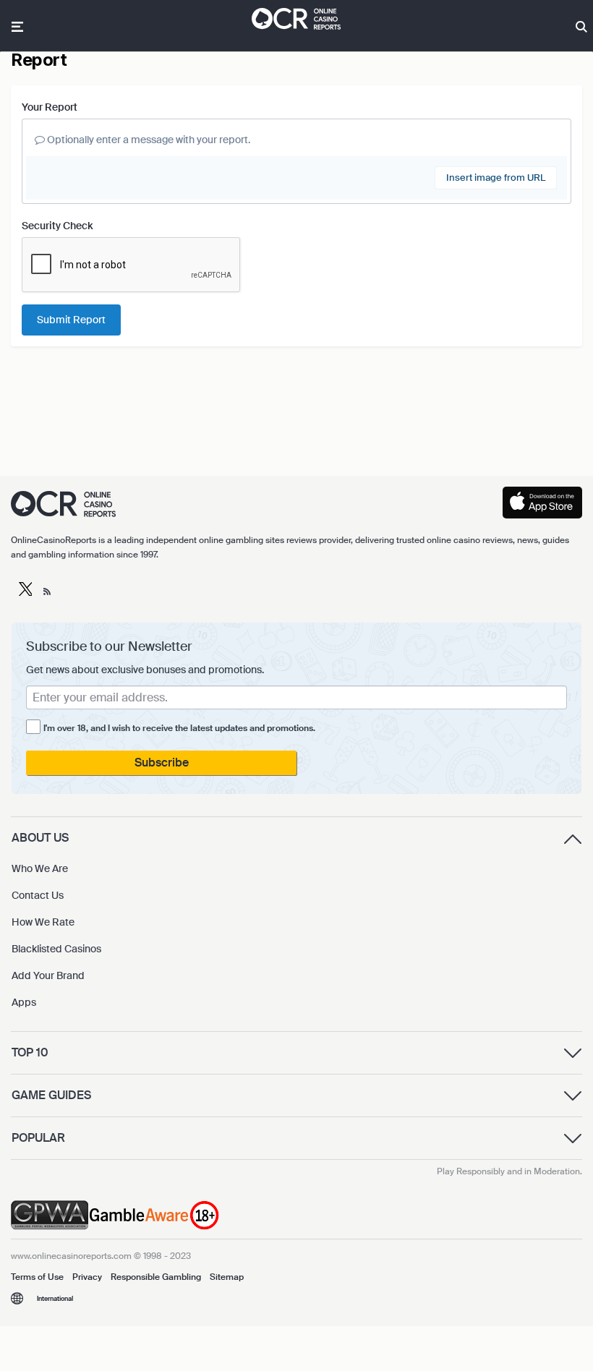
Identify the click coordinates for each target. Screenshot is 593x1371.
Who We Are (40, 868)
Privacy (87, 1277)
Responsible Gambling (156, 1277)
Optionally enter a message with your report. (147, 139)
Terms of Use (37, 1277)
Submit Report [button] (71, 319)
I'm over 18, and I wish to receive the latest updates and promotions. (179, 728)
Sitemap (227, 1277)
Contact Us (38, 895)
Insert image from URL (495, 177)
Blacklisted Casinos (56, 948)
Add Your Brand (48, 975)
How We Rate (43, 921)
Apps (24, 1002)
